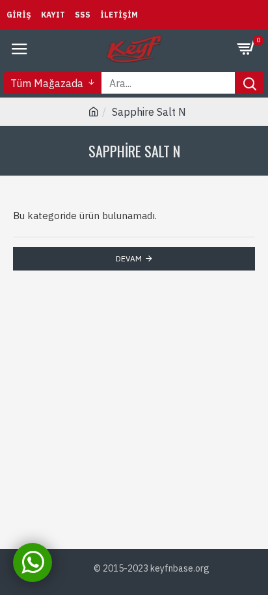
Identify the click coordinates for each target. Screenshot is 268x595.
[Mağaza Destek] (32, 562)
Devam (129, 258)
